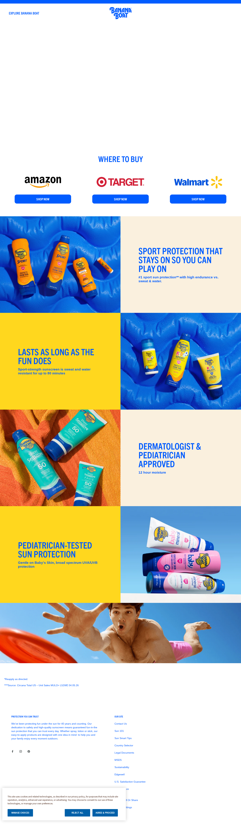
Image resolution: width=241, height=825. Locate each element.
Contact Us (121, 723)
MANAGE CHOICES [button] (20, 812)
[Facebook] (12, 751)
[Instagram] (20, 751)
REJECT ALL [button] (77, 812)
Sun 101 (119, 731)
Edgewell (120, 774)
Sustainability (122, 767)
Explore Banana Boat (24, 13)
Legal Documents (124, 752)
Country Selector (124, 745)
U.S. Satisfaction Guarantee (130, 781)
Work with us (122, 789)
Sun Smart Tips (123, 738)
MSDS (118, 760)
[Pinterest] (29, 751)
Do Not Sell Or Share (126, 800)
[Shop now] (43, 173)
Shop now (42, 199)
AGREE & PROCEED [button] (105, 812)
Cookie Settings (123, 807)
